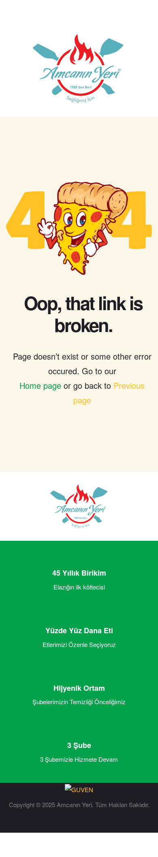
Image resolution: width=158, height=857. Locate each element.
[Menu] (14, 18)
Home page (40, 385)
